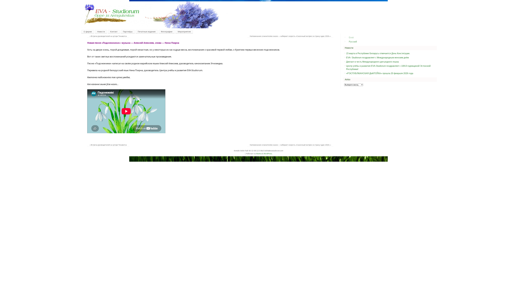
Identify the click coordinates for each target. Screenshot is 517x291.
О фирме (88, 31)
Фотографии (166, 31)
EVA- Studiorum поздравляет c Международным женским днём (377, 57)
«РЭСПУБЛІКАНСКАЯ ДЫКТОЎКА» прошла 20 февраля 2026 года (379, 73)
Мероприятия (184, 31)
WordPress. (268, 154)
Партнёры (127, 31)
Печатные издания (147, 31)
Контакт (114, 31)
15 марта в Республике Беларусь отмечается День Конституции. (378, 53)
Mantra (259, 154)
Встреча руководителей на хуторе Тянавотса (108, 36)
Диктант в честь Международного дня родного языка (372, 62)
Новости (101, 31)
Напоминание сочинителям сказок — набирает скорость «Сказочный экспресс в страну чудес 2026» (290, 36)
